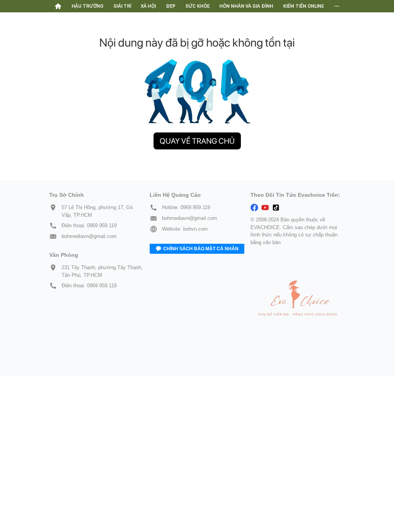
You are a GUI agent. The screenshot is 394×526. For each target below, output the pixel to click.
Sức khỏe (197, 6)
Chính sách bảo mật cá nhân (201, 248)
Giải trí (122, 6)
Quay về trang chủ (197, 141)
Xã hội (148, 6)
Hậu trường (88, 6)
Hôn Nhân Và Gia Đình (246, 6)
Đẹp (170, 6)
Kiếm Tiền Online (303, 6)
